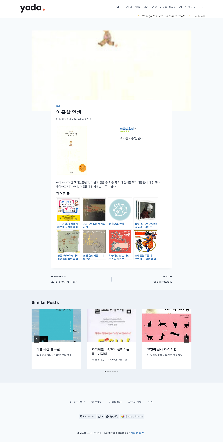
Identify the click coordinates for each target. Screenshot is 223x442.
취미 (201, 6)
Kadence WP (138, 432)
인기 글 (128, 6)
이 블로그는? (77, 401)
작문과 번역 (135, 401)
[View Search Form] (118, 7)
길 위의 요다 (65, 119)
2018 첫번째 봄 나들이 (64, 279)
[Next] (186, 339)
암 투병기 (96, 401)
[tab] (105, 371)
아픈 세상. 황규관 (48, 349)
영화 (137, 6)
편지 (150, 401)
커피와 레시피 (168, 6)
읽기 (146, 6)
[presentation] (56, 325)
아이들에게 (115, 401)
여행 (154, 6)
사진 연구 (190, 6)
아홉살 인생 (127, 128)
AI (180, 6)
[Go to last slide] (36, 339)
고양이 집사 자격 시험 (162, 349)
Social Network (162, 279)
